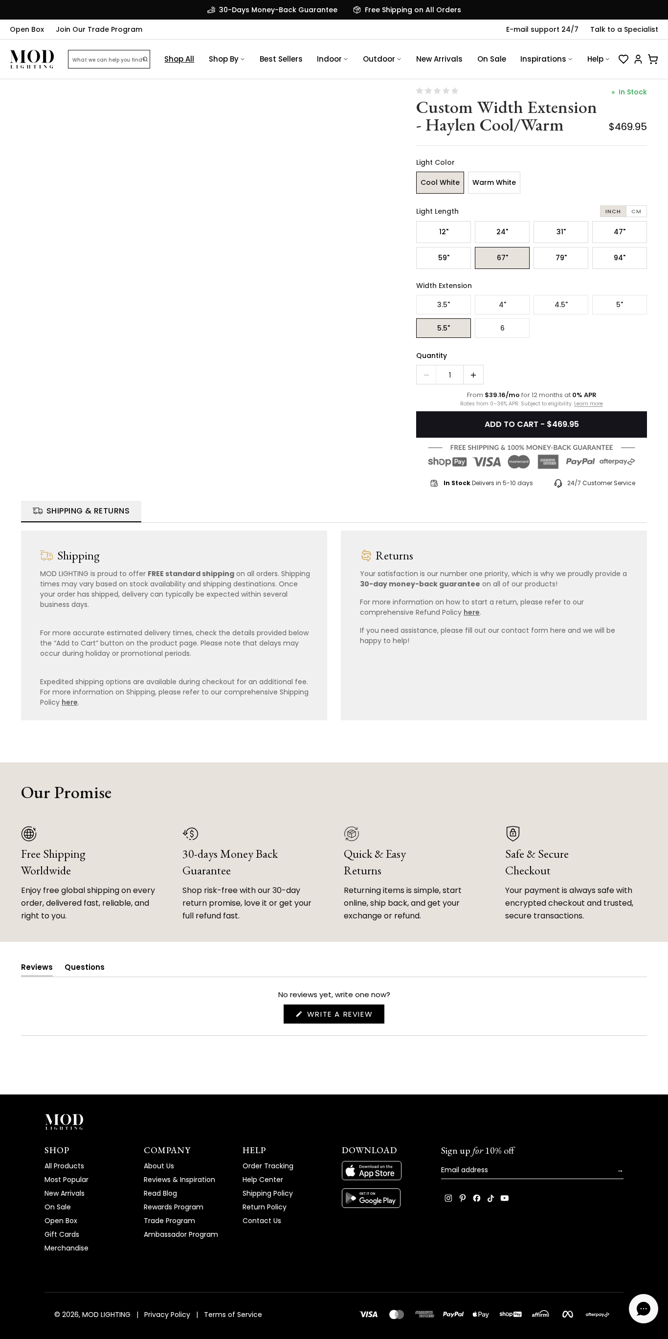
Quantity (431, 355)
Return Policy (265, 1207)
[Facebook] (476, 1198)
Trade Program (169, 1221)
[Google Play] (383, 1198)
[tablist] (334, 512)
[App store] (383, 1171)
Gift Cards (62, 1234)
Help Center (263, 1179)
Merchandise (67, 1248)
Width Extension (444, 285)
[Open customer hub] (638, 59)
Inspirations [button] (543, 59)
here (70, 702)
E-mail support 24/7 (542, 29)
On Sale (491, 59)
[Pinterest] (463, 1198)
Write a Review (344, 1016)
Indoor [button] (329, 59)
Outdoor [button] (379, 59)
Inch (613, 211)
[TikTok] (490, 1198)
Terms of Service (233, 1314)
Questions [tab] (85, 969)
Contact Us (262, 1221)
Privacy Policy (167, 1314)
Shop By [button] (224, 59)
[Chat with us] (643, 1308)
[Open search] (145, 59)
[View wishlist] (623, 59)
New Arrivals (439, 59)
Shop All (179, 59)
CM (636, 211)
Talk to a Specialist (624, 29)
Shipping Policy (268, 1193)
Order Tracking (268, 1166)
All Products (64, 1166)
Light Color (435, 162)
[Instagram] (448, 1198)
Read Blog (160, 1193)
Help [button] (595, 59)
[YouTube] (504, 1198)
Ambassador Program (181, 1234)
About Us (159, 1166)
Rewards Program (173, 1207)
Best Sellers (281, 59)
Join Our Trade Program (99, 29)
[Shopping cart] (652, 59)
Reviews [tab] (37, 969)
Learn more (588, 404)
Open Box (27, 29)
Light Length (437, 211)
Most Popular (67, 1179)
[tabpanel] (334, 621)
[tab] (81, 511)
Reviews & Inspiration (179, 1179)
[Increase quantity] (473, 375)
